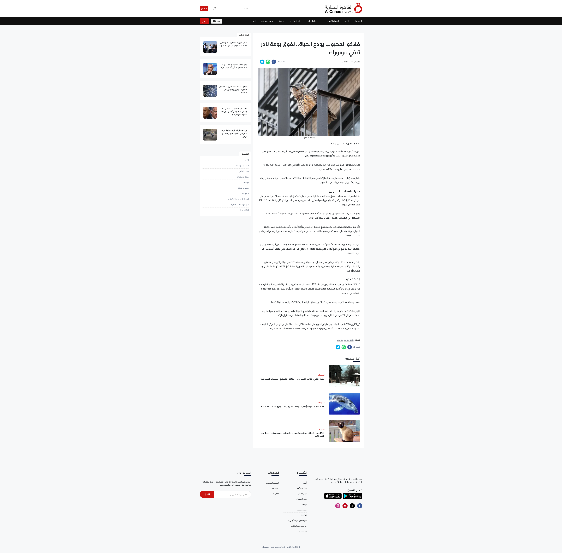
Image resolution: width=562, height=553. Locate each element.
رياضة (281, 21)
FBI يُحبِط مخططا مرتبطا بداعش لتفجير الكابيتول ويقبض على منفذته (233, 89)
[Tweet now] (352, 505)
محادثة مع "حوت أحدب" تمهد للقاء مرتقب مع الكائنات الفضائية (292, 406)
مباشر (204, 8)
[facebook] (273, 62)
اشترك (207, 494)
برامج (218, 21)
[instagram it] (337, 505)
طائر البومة (349, 340)
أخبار (347, 21)
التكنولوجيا (244, 210)
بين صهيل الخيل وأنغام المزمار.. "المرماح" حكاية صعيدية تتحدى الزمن (233, 133)
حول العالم (312, 21)
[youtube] (345, 505)
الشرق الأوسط (332, 21)
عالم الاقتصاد (296, 21)
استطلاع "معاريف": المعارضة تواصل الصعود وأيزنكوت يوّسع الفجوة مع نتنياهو (234, 111)
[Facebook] (359, 505)
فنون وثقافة (267, 21)
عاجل (204, 21)
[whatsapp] (268, 62)
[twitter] (262, 62)
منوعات (340, 340)
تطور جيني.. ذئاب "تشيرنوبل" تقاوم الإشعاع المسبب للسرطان (292, 379)
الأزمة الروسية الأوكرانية (238, 199)
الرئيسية (358, 21)
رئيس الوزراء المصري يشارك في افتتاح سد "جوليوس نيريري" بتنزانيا (233, 44)
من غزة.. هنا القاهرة (240, 204)
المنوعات (245, 193)
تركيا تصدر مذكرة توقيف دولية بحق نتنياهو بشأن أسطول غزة (234, 66)
